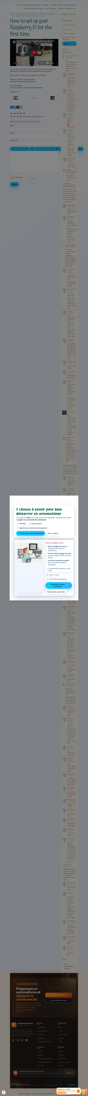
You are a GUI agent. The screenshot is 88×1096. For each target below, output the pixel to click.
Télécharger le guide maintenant (31, 533)
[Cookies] (4, 1092)
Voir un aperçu (53, 533)
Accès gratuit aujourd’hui (56, 592)
